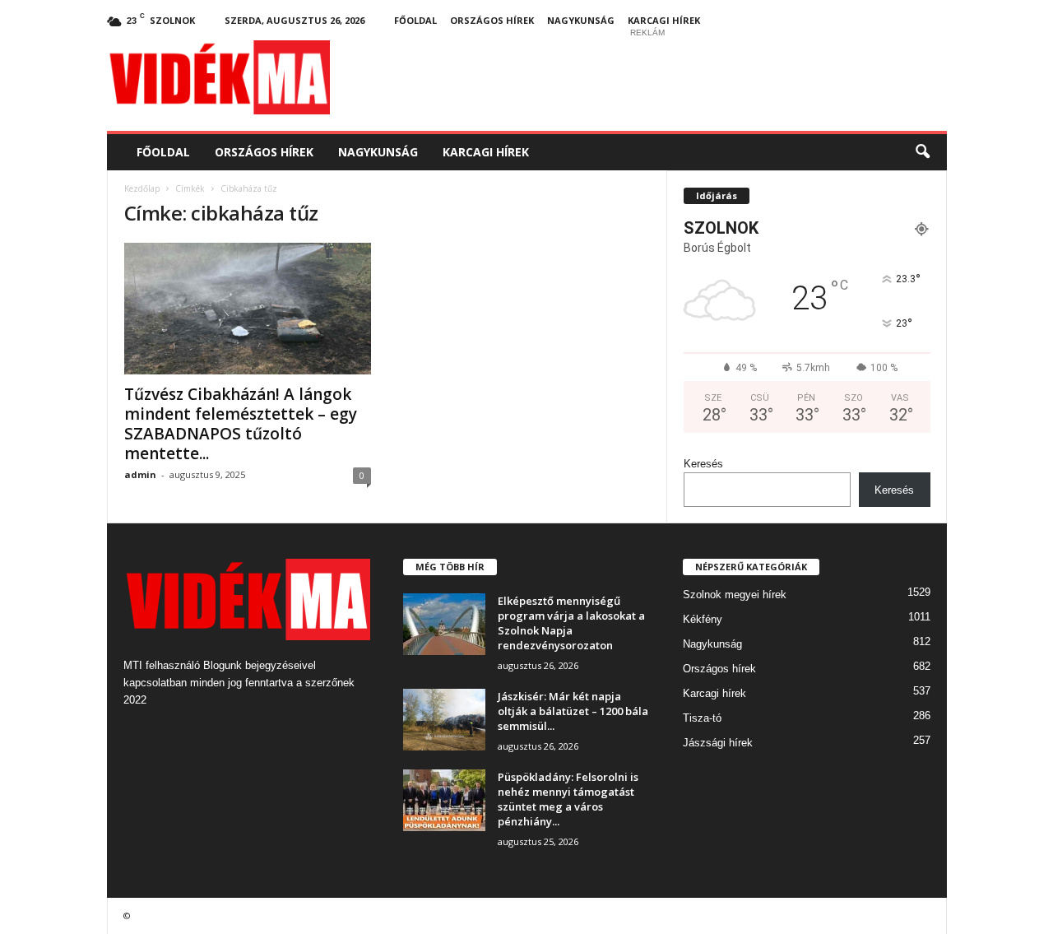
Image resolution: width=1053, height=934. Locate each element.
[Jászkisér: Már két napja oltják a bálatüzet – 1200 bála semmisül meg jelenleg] (444, 719)
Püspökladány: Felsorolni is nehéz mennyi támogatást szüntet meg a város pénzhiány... (568, 799)
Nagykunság (581, 20)
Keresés (703, 464)
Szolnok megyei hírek (734, 594)
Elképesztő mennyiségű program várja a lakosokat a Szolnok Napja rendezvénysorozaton (571, 623)
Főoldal (415, 20)
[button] (922, 152)
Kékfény (702, 619)
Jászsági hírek (718, 743)
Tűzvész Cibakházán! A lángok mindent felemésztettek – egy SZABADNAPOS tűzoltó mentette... (240, 423)
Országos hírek (492, 20)
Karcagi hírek (664, 20)
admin (140, 474)
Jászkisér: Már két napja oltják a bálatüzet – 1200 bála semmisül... (573, 711)
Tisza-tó (702, 718)
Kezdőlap (142, 188)
